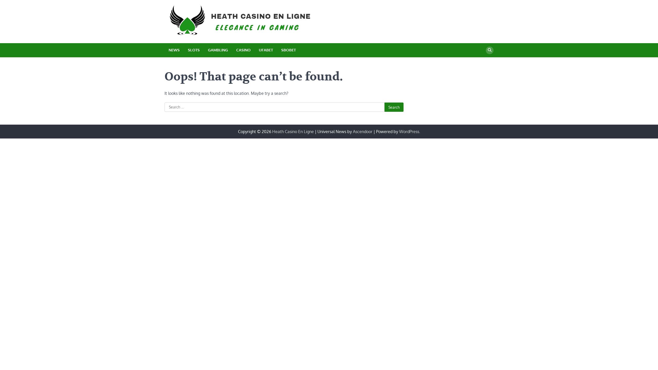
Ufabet (266, 50)
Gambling (218, 50)
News (174, 50)
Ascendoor (362, 131)
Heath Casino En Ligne (293, 131)
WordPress (409, 131)
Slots (194, 50)
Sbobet (288, 50)
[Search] (490, 50)
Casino (243, 50)
